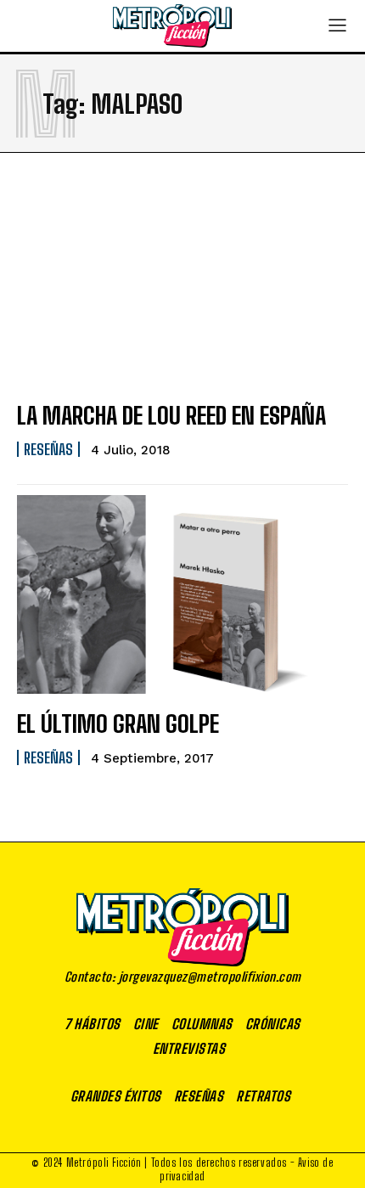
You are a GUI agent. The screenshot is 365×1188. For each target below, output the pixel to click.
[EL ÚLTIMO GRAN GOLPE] (182, 594)
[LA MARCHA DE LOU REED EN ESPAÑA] (182, 286)
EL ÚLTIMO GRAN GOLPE (118, 723)
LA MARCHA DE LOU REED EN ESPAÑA (171, 415)
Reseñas (48, 449)
